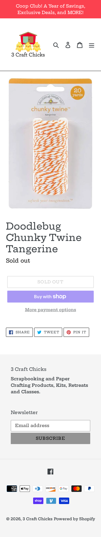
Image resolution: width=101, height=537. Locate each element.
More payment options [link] (50, 309)
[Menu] (91, 44)
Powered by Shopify (74, 518)
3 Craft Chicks (38, 518)
